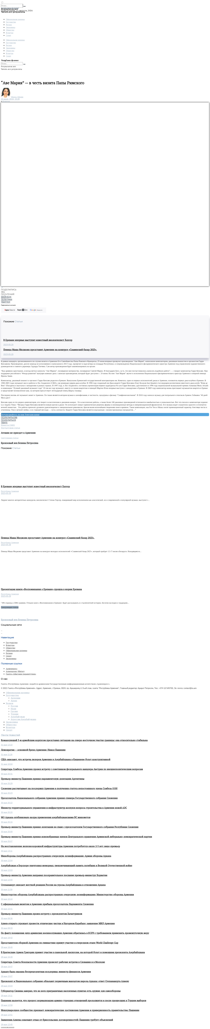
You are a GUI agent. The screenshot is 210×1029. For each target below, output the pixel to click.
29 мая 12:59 (7, 1005)
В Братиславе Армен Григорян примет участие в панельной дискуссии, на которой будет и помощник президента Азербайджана (73, 952)
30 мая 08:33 (7, 928)
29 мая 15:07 (7, 976)
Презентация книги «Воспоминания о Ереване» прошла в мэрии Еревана (41, 589)
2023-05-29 (8, 345)
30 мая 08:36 (7, 918)
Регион (9, 24)
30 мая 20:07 (7, 841)
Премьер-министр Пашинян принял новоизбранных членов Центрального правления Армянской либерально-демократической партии (76, 836)
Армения (15, 698)
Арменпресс (11, 668)
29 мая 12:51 (7, 1015)
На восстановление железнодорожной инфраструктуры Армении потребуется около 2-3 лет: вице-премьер (60, 846)
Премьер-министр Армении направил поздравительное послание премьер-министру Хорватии (54, 875)
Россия (14, 706)
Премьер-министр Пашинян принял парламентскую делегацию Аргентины (42, 778)
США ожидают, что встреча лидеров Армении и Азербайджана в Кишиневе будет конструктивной (55, 759)
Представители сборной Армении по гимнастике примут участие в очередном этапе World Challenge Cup (59, 942)
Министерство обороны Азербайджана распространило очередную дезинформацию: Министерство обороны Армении (67, 894)
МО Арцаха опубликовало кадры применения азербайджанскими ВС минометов (45, 817)
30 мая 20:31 (7, 774)
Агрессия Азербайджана (23, 719)
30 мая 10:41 (7, 909)
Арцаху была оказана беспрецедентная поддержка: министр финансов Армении (46, 971)
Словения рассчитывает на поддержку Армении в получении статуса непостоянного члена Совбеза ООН (59, 788)
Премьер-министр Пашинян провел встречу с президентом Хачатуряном (41, 913)
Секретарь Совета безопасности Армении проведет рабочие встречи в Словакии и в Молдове (53, 962)
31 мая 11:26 (6, 755)
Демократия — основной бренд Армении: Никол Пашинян (33, 749)
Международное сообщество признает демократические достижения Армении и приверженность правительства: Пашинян (70, 1010)
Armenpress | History (15, 671)
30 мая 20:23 (7, 793)
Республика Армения (10, 491)
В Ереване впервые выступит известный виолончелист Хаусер (37, 340)
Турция (14, 714)
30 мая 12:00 (7, 880)
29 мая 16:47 (7, 967)
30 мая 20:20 (7, 812)
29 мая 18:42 (7, 938)
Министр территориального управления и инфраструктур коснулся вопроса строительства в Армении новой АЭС (64, 807)
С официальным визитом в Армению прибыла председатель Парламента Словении (47, 904)
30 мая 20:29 (7, 783)
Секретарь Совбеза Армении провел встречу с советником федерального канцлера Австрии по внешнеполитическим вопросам (72, 769)
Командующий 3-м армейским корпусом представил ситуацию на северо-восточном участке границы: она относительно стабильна (74, 740)
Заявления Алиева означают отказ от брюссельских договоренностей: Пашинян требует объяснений (57, 1019)
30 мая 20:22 (7, 803)
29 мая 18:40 (7, 947)
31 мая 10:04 (7, 764)
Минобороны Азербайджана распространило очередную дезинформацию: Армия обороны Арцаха (56, 855)
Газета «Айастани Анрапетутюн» (21, 674)
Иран (13, 708)
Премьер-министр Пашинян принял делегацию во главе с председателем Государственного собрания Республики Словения (69, 826)
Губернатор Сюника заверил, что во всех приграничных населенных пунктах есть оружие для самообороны (61, 990)
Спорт (8, 35)
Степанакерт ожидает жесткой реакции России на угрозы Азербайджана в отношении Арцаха (53, 884)
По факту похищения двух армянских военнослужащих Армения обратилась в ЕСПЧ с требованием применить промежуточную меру (75, 933)
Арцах (14, 700)
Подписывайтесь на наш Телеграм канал (20, 414)
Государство (11, 22)
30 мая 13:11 (6, 851)
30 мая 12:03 (7, 870)
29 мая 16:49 (7, 957)
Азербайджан (18, 716)
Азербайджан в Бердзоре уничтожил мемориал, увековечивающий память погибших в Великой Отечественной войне (66, 865)
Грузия (14, 711)
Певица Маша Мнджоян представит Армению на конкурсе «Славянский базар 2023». (50, 349)
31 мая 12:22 (7, 745)
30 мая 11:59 (6, 890)
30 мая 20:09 (7, 832)
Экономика (10, 27)
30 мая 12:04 (7, 861)
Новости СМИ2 (8, 425)
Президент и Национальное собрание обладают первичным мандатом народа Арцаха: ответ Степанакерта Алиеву (65, 981)
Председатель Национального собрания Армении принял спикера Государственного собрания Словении (59, 798)
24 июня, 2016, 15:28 (10, 99)
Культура (9, 32)
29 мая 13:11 (6, 996)
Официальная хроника (15, 19)
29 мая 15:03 (7, 986)
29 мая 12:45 (7, 1025)
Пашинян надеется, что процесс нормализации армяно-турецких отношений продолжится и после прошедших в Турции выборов (73, 1000)
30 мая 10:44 (7, 899)
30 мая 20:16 (7, 822)
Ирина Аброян (17, 97)
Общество (10, 30)
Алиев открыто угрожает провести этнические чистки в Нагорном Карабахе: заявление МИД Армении (58, 923)
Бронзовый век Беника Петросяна (19, 619)
